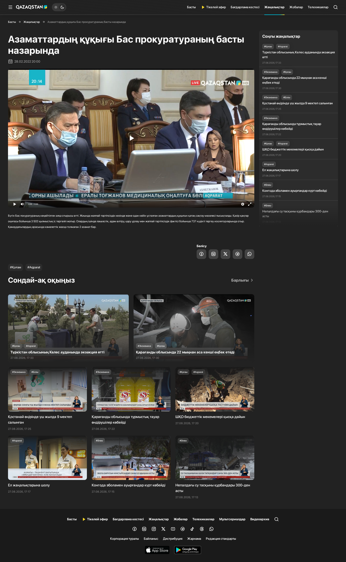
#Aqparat (33, 267)
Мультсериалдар (232, 519)
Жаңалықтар (274, 7)
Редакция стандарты (221, 539)
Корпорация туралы (124, 539)
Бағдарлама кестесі (245, 7)
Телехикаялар (318, 7)
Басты (191, 7)
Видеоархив (259, 519)
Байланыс (151, 539)
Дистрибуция (172, 539)
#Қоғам (15, 267)
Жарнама (194, 539)
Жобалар (296, 7)
